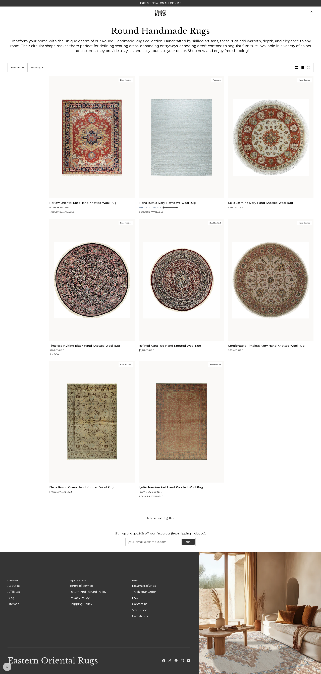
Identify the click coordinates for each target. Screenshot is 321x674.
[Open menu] (13, 13)
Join (188, 541)
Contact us (139, 604)
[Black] (141, 213)
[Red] (141, 497)
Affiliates (14, 591)
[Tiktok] (170, 660)
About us (14, 585)
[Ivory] (63, 213)
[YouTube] (188, 660)
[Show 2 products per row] (296, 67)
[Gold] (147, 497)
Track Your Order (144, 591)
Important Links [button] (78, 580)
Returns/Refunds (144, 585)
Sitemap (14, 604)
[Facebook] (163, 660)
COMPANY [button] (13, 580)
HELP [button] (135, 580)
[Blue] (69, 213)
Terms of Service (81, 585)
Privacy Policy (79, 598)
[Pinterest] (176, 660)
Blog (11, 598)
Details (171, 3)
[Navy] (51, 213)
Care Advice (140, 616)
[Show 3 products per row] (302, 67)
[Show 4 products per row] (309, 67)
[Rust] (57, 213)
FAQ (135, 598)
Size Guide (139, 610)
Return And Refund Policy (88, 591)
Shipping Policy (81, 604)
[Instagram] (182, 660)
